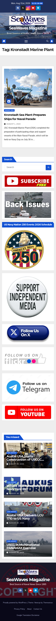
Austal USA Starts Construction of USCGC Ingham (24, 459)
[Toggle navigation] (26, 41)
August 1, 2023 (14, 124)
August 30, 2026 (16, 464)
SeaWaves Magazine (28, 28)
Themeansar (47, 603)
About (29, 609)
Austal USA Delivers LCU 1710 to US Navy (25, 516)
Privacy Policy (19, 609)
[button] (47, 41)
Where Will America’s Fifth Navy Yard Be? (27, 487)
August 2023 (9, 110)
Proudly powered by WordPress (15, 603)
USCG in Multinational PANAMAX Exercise (23, 546)
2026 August (11, 453)
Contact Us (38, 609)
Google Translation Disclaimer (28, 615)
